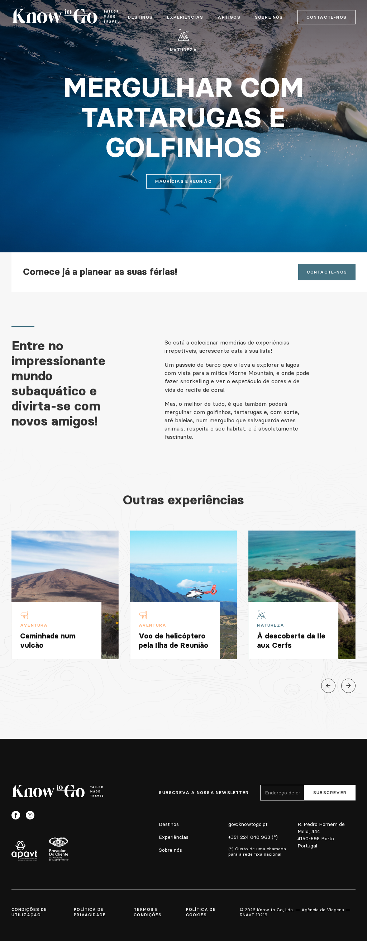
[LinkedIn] (44, 815)
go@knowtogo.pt (247, 824)
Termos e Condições (148, 912)
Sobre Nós (269, 17)
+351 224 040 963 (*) (253, 837)
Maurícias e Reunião (183, 181)
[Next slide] (348, 686)
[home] (65, 17)
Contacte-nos (326, 17)
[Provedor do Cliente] (59, 848)
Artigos (229, 17)
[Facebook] (15, 815)
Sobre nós (170, 850)
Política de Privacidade (90, 912)
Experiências (185, 17)
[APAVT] (24, 850)
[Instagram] (30, 815)
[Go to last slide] (328, 686)
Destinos (140, 17)
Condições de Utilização (29, 912)
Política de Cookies (201, 912)
